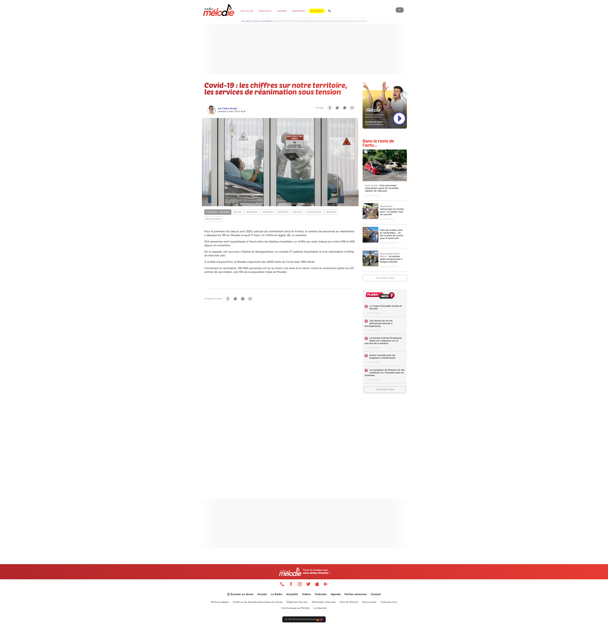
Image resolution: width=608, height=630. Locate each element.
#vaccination (314, 212)
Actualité (266, 21)
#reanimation (213, 219)
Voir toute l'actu (385, 278)
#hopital (331, 212)
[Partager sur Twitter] (338, 108)
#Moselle (268, 212)
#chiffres (283, 212)
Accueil (245, 21)
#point (237, 212)
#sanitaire (252, 212)
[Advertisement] (304, 50)
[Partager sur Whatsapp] (243, 299)
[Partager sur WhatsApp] (345, 108)
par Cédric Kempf (227, 108)
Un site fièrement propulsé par (300, 619)
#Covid (297, 212)
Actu (255, 21)
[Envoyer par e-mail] (353, 108)
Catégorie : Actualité (218, 212)
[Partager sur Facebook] (330, 108)
